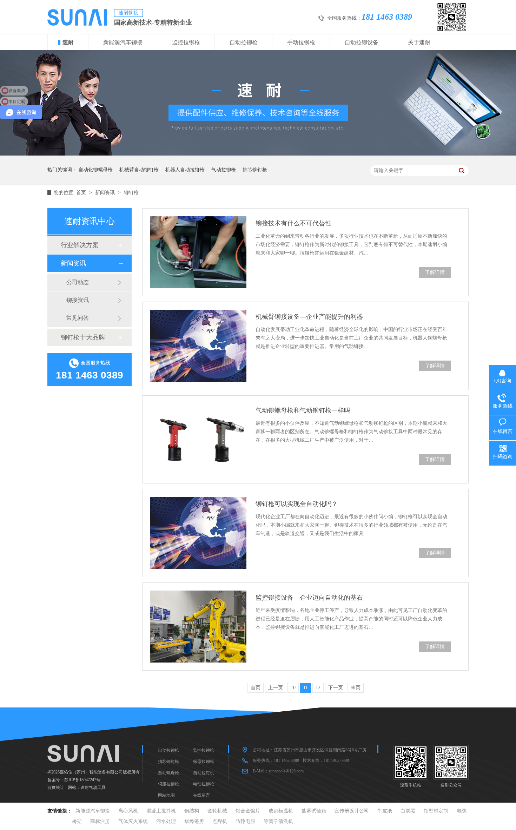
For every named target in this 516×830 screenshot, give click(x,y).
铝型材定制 (436, 810)
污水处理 (166, 821)
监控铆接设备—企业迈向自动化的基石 (309, 597)
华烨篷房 (194, 821)
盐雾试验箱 (314, 810)
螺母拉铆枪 (203, 761)
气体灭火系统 (133, 821)
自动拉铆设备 (361, 42)
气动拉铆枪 (223, 169)
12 (318, 687)
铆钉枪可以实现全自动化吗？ (297, 503)
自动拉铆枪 (244, 42)
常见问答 (77, 318)
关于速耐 (419, 42)
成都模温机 (281, 810)
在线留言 (201, 795)
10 (293, 687)
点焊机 (219, 821)
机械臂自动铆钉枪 (139, 169)
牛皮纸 (384, 810)
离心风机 (128, 810)
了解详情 (435, 272)
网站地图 (166, 795)
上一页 (275, 687)
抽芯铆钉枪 (255, 169)
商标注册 (100, 821)
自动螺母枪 (168, 772)
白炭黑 (408, 810)
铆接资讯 (77, 300)
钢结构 (191, 810)
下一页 (335, 687)
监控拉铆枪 (186, 42)
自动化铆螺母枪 (95, 169)
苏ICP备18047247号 (82, 779)
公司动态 (77, 282)
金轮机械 (217, 810)
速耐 (68, 42)
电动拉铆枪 (203, 784)
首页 (81, 192)
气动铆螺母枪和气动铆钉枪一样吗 (303, 410)
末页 (355, 687)
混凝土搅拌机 (161, 810)
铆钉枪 (131, 192)
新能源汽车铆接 (123, 42)
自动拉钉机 (203, 772)
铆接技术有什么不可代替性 (293, 223)
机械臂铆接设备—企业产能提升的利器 (309, 316)
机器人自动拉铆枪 (185, 169)
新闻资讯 (105, 192)
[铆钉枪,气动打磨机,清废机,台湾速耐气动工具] (77, 23)
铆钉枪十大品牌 (83, 337)
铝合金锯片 (248, 810)
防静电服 (245, 821)
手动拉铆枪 (301, 42)
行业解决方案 (80, 245)
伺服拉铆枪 (168, 784)
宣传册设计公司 (352, 810)
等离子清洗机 (278, 821)
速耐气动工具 (93, 787)
